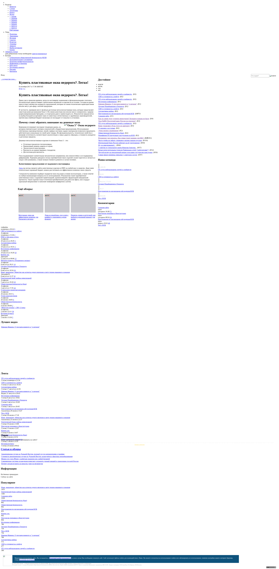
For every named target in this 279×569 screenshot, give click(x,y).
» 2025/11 (13, 28)
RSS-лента (13, 65)
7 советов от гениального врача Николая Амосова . (117, 148)
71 (111, 211)
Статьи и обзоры (11, 449)
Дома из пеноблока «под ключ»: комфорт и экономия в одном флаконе (57, 217)
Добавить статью (11, 52)
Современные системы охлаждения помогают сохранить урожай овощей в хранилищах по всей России (40, 461)
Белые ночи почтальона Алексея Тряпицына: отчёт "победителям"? (123, 150)
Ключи (12, 50)
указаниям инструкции (27, 560)
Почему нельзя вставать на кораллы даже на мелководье (22, 464)
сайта (65, 563)
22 (14, 276)
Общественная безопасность (11, 302)
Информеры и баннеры (18, 63)
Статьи (12, 8)
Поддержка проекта (17, 67)
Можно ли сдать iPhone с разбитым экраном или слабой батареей (25, 459)
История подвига (7, 313)
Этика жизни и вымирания (108, 131)
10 (15, 253)
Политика (13, 34)
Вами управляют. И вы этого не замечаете (114, 126)
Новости (13, 7)
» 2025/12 (13, 26)
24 (15, 270)
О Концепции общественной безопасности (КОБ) (28, 58)
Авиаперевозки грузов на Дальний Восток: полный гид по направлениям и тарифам (32, 454)
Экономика (14, 36)
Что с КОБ (102, 198)
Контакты (13, 71)
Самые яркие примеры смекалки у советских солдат (117, 155)
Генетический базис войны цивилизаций (16, 278)
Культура (13, 42)
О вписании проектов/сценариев (13, 290)
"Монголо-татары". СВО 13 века (13, 308)
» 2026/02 (13, 22)
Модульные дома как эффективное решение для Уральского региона (28, 217)
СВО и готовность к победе (108, 97)
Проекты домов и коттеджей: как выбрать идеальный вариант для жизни (83, 217)
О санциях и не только (106, 128)
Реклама (13, 69)
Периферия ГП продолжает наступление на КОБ (116, 135)
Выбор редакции (16, 48)
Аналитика (14, 10)
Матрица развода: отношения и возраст (15, 260)
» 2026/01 (13, 24)
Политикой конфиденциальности (60, 558)
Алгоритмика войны (106, 111)
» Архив (13, 16)
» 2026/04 (13, 18)
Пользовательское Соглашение (21, 59)
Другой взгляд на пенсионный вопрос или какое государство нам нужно (125, 152)
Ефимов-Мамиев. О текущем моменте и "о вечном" (117, 104)
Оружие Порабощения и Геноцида (111, 106)
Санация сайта (103, 116)
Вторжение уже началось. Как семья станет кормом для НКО (121, 138)
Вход (3, 75)
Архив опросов (139, 444)
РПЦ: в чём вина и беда (10, 237)
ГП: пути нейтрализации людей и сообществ (115, 94)
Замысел (13, 46)
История (13, 38)
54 (111, 217)
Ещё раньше (14, 30)
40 (109, 223)
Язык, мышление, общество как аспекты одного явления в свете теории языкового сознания (35, 272)
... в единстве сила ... (8, 79)
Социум (13, 40)
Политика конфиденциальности (21, 61)
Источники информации (107, 102)
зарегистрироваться (39, 54)
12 (15, 258)
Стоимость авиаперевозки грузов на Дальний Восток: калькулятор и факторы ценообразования (36, 456)
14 (14, 264)
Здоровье (13, 44)
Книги (12, 12)
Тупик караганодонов (9, 296)
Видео (12, 14)
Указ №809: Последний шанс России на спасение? (117, 121)
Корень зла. (5, 255)
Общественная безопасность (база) (111, 133)
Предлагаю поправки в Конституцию (112, 213)
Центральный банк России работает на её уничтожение (119, 143)
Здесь (21, 168)
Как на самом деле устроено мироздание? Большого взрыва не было (123, 119)
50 (13, 311)
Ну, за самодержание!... (107, 145)
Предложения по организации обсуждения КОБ (116, 114)
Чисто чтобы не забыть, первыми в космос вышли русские (120, 140)
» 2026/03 (13, 20)
